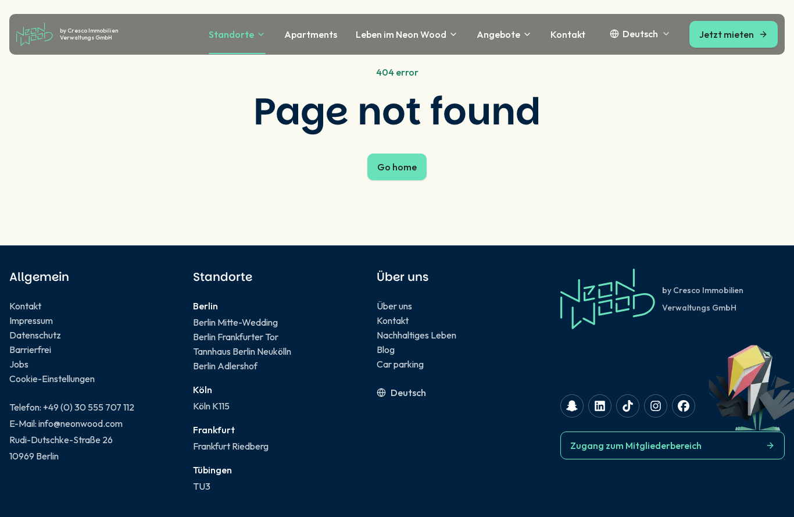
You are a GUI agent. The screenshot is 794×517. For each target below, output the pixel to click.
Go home (397, 167)
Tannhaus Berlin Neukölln (242, 351)
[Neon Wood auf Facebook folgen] (683, 406)
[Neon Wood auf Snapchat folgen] (572, 406)
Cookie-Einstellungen (52, 378)
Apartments (310, 34)
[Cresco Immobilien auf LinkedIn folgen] (599, 406)
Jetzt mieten (726, 34)
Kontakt (567, 34)
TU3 (201, 486)
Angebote (498, 34)
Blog (386, 349)
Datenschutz (35, 335)
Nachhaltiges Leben (416, 335)
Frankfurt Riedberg (231, 446)
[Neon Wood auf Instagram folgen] (655, 406)
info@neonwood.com (80, 423)
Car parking (400, 364)
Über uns (394, 306)
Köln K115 (211, 406)
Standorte (231, 34)
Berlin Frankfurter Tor (235, 337)
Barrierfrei (30, 349)
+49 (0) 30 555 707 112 (88, 407)
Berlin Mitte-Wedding (235, 322)
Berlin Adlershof (225, 366)
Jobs (18, 364)
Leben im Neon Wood (401, 34)
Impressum (31, 320)
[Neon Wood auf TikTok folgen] (627, 406)
